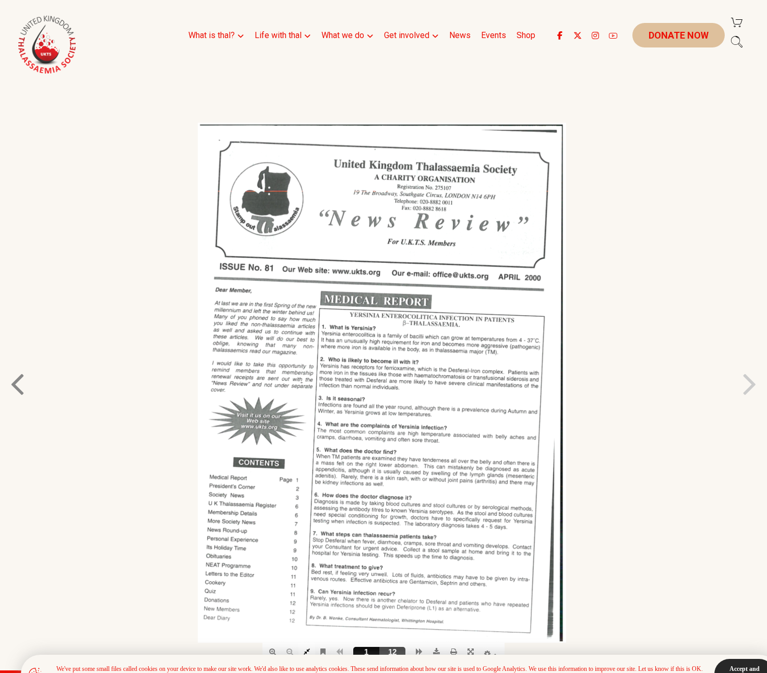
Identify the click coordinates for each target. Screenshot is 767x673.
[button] (560, 35)
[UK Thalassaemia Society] (47, 45)
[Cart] (737, 22)
